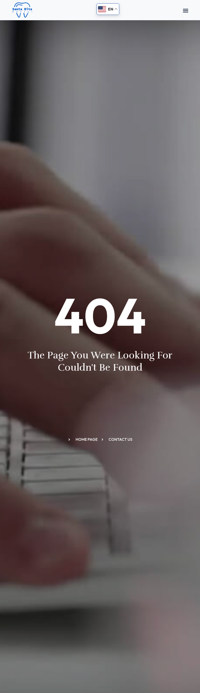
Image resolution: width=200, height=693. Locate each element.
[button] (185, 10)
